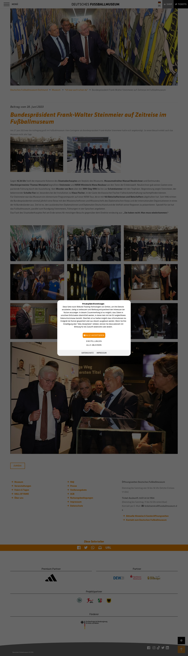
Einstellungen (94, 341)
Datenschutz (88, 353)
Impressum (101, 353)
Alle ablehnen (94, 345)
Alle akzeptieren (94, 335)
